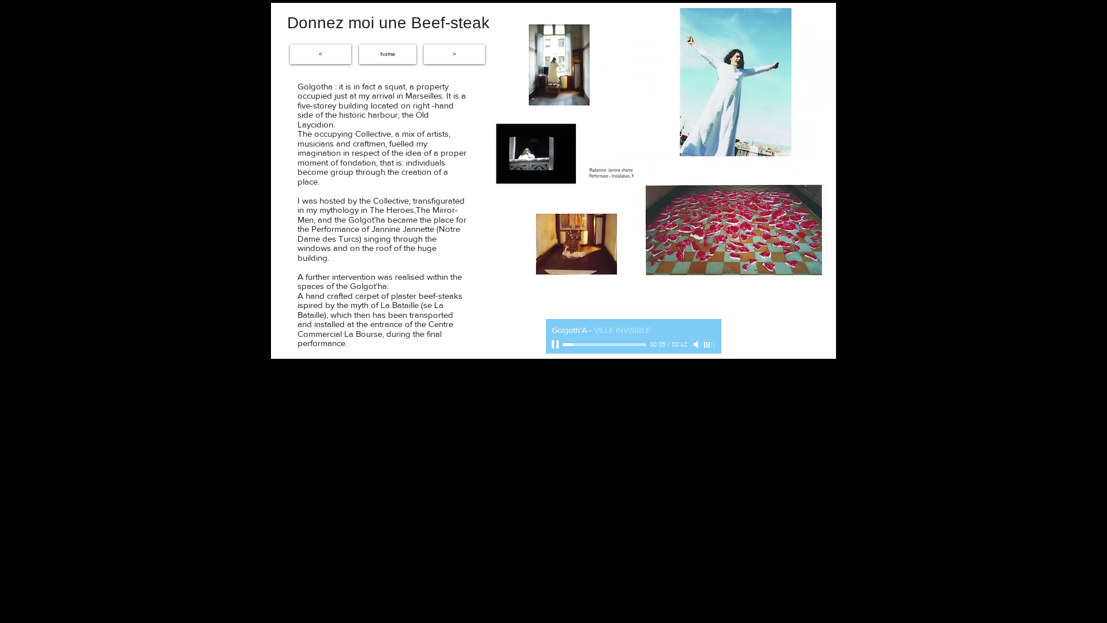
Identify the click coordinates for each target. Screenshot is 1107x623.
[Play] (556, 344)
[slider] (710, 345)
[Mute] (697, 344)
